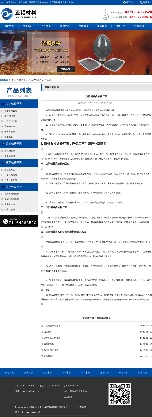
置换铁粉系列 (14, 143)
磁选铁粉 (48, 332)
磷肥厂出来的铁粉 (52, 338)
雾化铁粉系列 (14, 187)
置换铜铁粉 (9, 151)
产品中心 (46, 26)
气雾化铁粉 (9, 209)
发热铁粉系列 (14, 103)
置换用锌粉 (49, 344)
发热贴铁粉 (9, 116)
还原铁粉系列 (14, 162)
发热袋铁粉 (9, 126)
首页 (14, 80)
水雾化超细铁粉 (11, 199)
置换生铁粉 (9, 156)
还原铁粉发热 (10, 121)
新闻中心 (65, 26)
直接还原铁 (9, 170)
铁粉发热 (8, 137)
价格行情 (120, 26)
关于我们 (130, 2)
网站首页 (9, 26)
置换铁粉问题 (37, 80)
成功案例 (83, 26)
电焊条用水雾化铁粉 (9, 195)
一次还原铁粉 (10, 175)
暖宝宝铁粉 (9, 131)
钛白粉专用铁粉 (51, 350)
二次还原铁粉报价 (52, 326)
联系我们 (147, 2)
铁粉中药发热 (10, 111)
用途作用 (102, 26)
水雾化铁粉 (9, 204)
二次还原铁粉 (10, 180)
